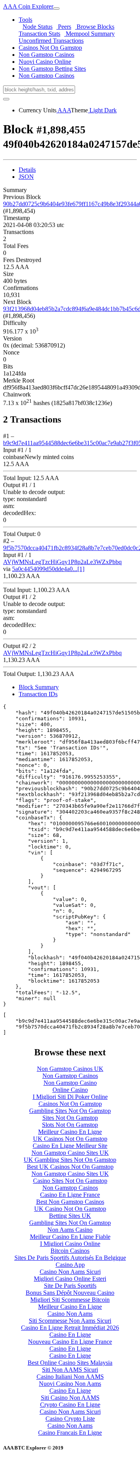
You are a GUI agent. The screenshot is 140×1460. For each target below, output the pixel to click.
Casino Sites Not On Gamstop (70, 1180)
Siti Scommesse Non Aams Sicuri (70, 1320)
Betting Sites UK (70, 1215)
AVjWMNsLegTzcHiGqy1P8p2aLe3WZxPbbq (62, 562)
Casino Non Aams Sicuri (70, 1271)
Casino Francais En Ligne (70, 1432)
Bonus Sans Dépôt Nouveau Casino (70, 1292)
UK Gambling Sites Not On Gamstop (70, 1159)
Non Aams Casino (70, 1229)
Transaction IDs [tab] (38, 694)
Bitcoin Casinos (70, 1250)
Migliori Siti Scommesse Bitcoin (70, 1299)
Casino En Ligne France (70, 1194)
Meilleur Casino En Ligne (70, 1131)
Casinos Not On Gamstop (50, 47)
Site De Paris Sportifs (70, 1285)
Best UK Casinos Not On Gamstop (70, 1166)
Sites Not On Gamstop (70, 1117)
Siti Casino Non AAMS (70, 1397)
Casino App (70, 1264)
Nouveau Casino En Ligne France (70, 1341)
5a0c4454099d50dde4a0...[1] (48, 569)
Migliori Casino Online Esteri (70, 1278)
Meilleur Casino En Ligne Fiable (70, 1236)
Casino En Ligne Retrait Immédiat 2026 (70, 1327)
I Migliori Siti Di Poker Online (70, 1096)
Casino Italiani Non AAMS (70, 1376)
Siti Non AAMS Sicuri (70, 1369)
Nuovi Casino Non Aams (70, 1383)
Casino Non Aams (70, 1313)
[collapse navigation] (56, 8)
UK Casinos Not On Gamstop (70, 1138)
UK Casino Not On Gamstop (70, 1208)
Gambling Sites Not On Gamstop (70, 1110)
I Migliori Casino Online (70, 1243)
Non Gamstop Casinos (46, 54)
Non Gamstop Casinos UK (70, 1068)
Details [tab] (27, 169)
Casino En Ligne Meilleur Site (70, 1145)
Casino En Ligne (70, 1334)
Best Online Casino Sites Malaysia (70, 1362)
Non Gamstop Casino (70, 1082)
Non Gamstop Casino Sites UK (70, 1152)
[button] (25, 19)
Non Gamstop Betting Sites (52, 68)
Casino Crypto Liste (70, 1418)
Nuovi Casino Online (45, 61)
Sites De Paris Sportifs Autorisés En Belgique (70, 1257)
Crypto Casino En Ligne (70, 1404)
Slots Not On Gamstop (70, 1124)
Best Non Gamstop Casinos (70, 1201)
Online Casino (70, 1089)
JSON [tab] (26, 176)
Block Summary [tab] (39, 687)
